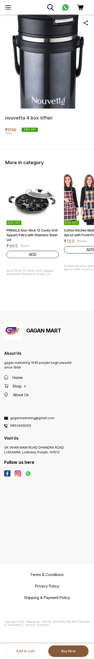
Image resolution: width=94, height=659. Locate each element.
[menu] (8, 7)
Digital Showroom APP (59, 621)
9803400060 (20, 426)
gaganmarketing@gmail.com (32, 418)
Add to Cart (25, 651)
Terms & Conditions (37, 624)
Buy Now (68, 651)
